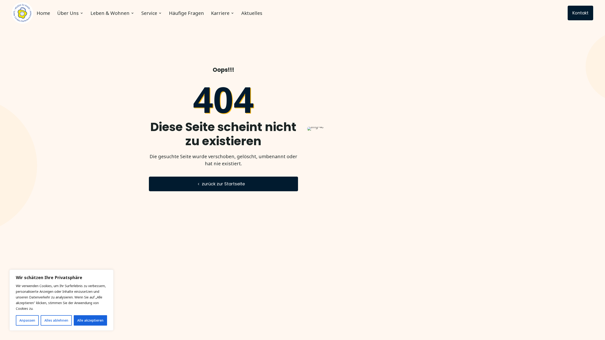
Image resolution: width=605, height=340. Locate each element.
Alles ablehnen (56, 320)
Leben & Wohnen (110, 13)
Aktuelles (251, 13)
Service (149, 13)
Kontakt (580, 13)
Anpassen (27, 320)
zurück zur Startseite (223, 184)
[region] (61, 300)
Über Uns (68, 13)
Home (43, 13)
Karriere (220, 13)
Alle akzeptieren (90, 320)
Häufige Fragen (186, 13)
